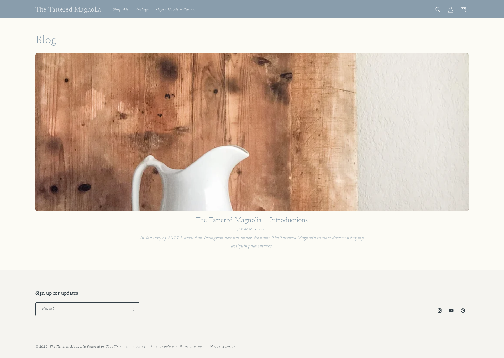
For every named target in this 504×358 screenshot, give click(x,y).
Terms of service (191, 346)
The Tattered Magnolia (67, 346)
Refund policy (134, 346)
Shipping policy (222, 346)
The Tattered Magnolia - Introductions (252, 220)
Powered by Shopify (102, 346)
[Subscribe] (132, 309)
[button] (438, 9)
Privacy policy (162, 346)
